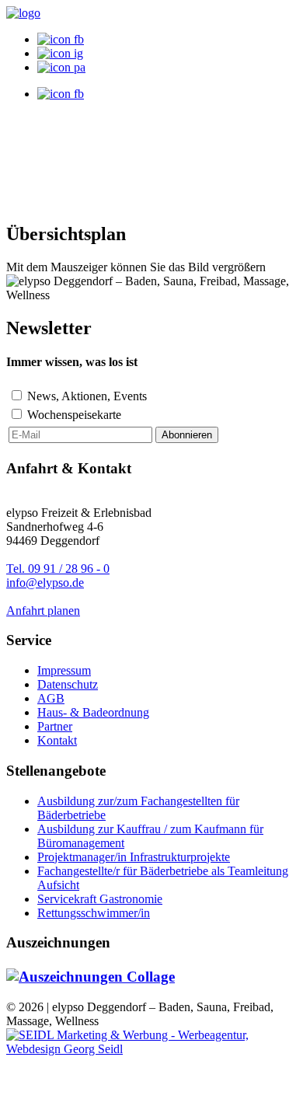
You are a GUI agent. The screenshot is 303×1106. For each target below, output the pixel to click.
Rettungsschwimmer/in (93, 912)
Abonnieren (187, 435)
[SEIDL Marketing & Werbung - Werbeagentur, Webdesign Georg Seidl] (151, 1048)
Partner (54, 726)
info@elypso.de (45, 582)
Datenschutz (67, 684)
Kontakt (57, 740)
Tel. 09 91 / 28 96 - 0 (58, 568)
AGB (50, 698)
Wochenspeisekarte (74, 414)
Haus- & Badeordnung (93, 712)
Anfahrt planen (43, 610)
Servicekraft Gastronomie (99, 898)
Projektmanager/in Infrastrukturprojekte (133, 857)
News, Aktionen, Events (87, 396)
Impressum (64, 670)
